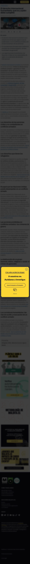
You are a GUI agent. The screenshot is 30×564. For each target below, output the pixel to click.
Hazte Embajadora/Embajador (15, 285)
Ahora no (15, 293)
